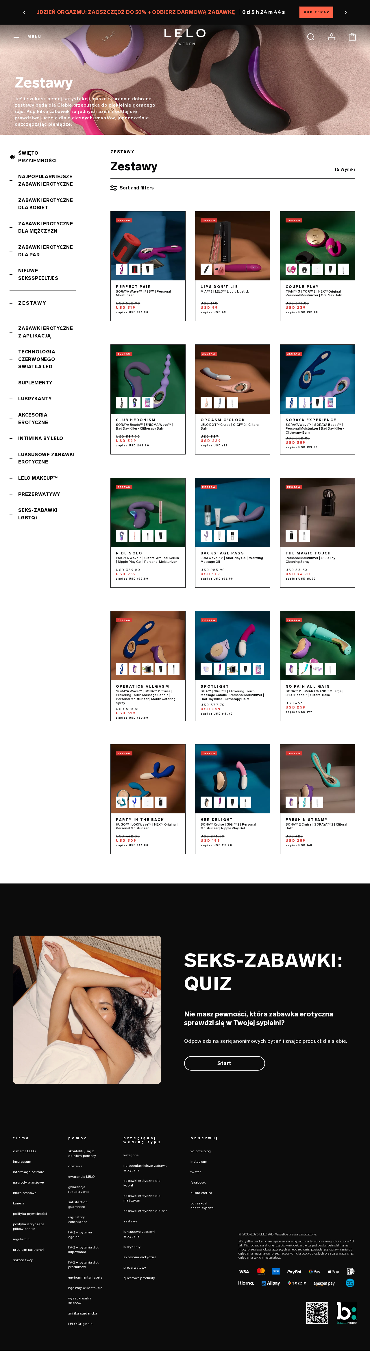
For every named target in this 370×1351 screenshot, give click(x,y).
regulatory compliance (77, 1219)
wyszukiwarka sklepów (79, 1300)
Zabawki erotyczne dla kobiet (45, 204)
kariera (18, 1203)
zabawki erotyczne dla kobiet (141, 1183)
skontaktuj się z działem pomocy (82, 1153)
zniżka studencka (82, 1313)
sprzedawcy (23, 1260)
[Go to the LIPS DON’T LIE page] (232, 245)
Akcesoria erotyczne (33, 418)
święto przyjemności (37, 156)
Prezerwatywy (39, 494)
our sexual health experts (202, 1205)
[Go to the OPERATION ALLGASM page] (148, 645)
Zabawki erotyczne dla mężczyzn (45, 227)
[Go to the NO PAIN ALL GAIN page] (317, 645)
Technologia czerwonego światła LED (36, 359)
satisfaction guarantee (78, 1204)
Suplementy (35, 383)
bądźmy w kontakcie (85, 1288)
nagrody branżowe (28, 1182)
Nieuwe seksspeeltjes (38, 274)
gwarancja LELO (81, 1177)
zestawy (130, 1221)
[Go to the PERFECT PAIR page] (148, 245)
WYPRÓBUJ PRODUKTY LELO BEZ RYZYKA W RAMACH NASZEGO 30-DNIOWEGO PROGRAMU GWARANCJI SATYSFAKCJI (185, 12)
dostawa (75, 1166)
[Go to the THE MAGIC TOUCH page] (317, 512)
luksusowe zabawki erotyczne (139, 1234)
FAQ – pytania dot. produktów (84, 1264)
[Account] (331, 36)
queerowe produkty (139, 1278)
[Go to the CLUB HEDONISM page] (148, 379)
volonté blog (200, 1151)
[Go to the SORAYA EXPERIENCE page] (317, 379)
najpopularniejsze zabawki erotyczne (145, 1168)
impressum (22, 1162)
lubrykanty (132, 1247)
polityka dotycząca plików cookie (29, 1226)
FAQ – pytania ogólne (80, 1234)
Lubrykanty (35, 398)
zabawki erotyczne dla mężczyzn (141, 1198)
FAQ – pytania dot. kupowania (84, 1249)
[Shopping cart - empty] (352, 36)
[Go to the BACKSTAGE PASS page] (232, 512)
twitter (195, 1172)
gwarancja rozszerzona (78, 1189)
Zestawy (32, 303)
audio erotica (201, 1193)
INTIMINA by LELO (40, 438)
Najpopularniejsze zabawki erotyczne (45, 180)
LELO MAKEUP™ (38, 478)
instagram (198, 1162)
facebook (198, 1182)
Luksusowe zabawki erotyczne (46, 458)
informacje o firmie (28, 1172)
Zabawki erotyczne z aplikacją (45, 332)
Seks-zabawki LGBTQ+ (38, 514)
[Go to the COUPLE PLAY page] (317, 245)
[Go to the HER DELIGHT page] (232, 778)
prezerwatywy (134, 1268)
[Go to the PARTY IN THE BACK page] (148, 778)
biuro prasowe (24, 1193)
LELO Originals (80, 1324)
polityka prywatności (30, 1214)
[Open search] (310, 36)
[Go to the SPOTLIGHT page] (232, 645)
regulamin (21, 1239)
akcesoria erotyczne (139, 1257)
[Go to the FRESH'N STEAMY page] (317, 778)
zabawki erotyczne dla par (145, 1211)
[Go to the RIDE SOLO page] (148, 512)
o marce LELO (24, 1151)
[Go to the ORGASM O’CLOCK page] (232, 379)
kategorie (130, 1155)
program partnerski (29, 1250)
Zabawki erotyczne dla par (45, 251)
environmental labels (85, 1277)
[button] (31, 12)
